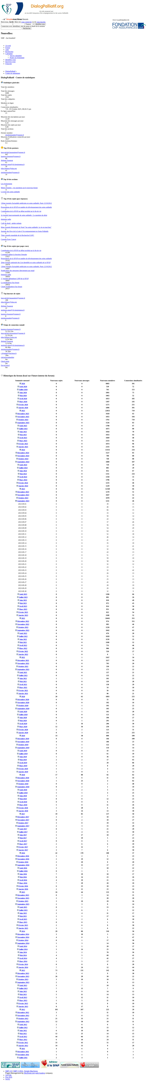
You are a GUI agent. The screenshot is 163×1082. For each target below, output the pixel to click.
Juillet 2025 (23, 429)
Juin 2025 (23, 432)
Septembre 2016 (23, 865)
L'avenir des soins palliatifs (10, 192)
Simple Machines (31, 1071)
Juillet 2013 (23, 988)
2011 (23, 1049)
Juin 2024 (23, 471)
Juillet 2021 (23, 675)
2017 (23, 814)
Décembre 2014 (23, 934)
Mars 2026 (23, 402)
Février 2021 (23, 690)
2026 (23, 384)
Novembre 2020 (23, 703)
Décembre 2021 (23, 660)
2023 (23, 489)
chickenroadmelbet (7, 357)
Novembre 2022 (23, 624)
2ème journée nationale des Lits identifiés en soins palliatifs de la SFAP (26, 262)
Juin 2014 (23, 952)
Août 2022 (23, 633)
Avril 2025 (23, 438)
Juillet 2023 (23, 597)
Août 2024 (23, 465)
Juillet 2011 (23, 1058)
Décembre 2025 (23, 414)
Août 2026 (23, 387)
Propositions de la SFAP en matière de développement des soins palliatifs (26, 207)
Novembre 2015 (23, 898)
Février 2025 (23, 444)
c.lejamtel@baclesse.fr (9, 353)
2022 (23, 618)
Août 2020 (23, 712)
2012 (23, 1009)
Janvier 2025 (23, 447)
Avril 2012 (23, 1037)
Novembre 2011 (23, 1055)
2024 (23, 450)
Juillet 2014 (23, 949)
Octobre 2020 (23, 706)
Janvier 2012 (23, 1046)
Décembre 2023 (23, 492)
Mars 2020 (23, 727)
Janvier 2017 (23, 850)
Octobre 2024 (23, 459)
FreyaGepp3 (5, 365)
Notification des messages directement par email (17, 271)
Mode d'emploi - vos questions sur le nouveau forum (19, 188)
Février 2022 (23, 651)
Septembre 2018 (23, 787)
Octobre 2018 (23, 784)
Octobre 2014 (23, 940)
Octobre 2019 (23, 745)
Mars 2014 (23, 961)
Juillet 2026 (23, 390)
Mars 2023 (23, 609)
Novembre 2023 (23, 495)
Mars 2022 (23, 648)
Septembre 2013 (23, 982)
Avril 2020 (23, 724)
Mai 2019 (23, 760)
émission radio (6, 219)
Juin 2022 (23, 639)
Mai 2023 (23, 603)
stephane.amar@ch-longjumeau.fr (13, 164)
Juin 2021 (23, 678)
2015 (23, 892)
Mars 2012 (23, 1040)
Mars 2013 (23, 1000)
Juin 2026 (23, 393)
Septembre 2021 (23, 669)
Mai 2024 (23, 474)
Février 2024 (23, 483)
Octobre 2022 (23, 627)
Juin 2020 (23, 718)
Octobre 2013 (23, 979)
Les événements (6, 184)
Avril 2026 (23, 399)
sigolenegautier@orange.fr (14, 135)
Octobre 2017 (23, 823)
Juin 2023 (23, 600)
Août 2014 (23, 946)
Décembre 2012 (23, 1012)
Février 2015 (23, 925)
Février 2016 (23, 886)
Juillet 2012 (23, 1028)
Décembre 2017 (23, 817)
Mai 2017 (23, 838)
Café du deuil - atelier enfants (11, 223)
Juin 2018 (23, 796)
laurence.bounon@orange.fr (11, 156)
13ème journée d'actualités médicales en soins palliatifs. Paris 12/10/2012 (26, 203)
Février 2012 (23, 1043)
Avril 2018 (23, 802)
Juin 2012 (23, 1031)
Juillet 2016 (23, 871)
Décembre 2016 (23, 856)
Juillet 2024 (23, 468)
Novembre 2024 (23, 456)
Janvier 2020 (23, 733)
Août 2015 (23, 907)
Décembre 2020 (23, 699)
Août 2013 (23, 985)
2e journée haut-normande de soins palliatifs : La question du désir (24, 215)
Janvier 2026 (23, 408)
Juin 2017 (23, 835)
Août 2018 (23, 790)
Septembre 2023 (23, 501)
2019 (23, 736)
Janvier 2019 (23, 772)
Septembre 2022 (23, 630)
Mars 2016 (23, 883)
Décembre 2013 (23, 973)
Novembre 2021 (23, 663)
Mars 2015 (23, 922)
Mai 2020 (23, 721)
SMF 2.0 (8, 1071)
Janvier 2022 (23, 654)
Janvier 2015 (23, 928)
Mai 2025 (23, 435)
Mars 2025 (23, 441)
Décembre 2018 (23, 778)
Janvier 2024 (23, 486)
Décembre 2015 (23, 895)
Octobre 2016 (23, 862)
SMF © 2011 (18, 1071)
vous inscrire (40, 22)
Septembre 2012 (23, 1021)
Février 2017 (23, 847)
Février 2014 (23, 964)
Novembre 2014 (23, 937)
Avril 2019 (23, 763)
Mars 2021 (23, 687)
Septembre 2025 (23, 423)
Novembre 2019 (23, 742)
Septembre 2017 (23, 826)
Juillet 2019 (23, 754)
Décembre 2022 (23, 621)
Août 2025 (23, 426)
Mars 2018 (23, 805)
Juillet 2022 (23, 636)
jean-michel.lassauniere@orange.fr (13, 152)
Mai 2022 (23, 642)
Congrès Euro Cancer (8, 239)
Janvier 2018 (23, 811)
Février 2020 (23, 730)
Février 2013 (23, 1003)
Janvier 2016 (23, 889)
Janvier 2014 (23, 967)
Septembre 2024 (23, 462)
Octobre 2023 (23, 498)
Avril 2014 (23, 958)
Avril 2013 (23, 997)
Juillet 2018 (23, 793)
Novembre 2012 (23, 1015)
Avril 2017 (23, 841)
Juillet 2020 (23, 715)
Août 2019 (23, 751)
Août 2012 (23, 1024)
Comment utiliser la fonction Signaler (14, 254)
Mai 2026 (23, 396)
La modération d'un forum (10, 283)
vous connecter (26, 22)
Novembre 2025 (23, 417)
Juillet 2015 (23, 910)
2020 (23, 696)
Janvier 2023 (23, 615)
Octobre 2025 (23, 420)
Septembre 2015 (23, 904)
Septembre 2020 (23, 709)
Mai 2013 (23, 994)
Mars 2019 (23, 766)
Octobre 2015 (23, 901)
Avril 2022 (23, 645)
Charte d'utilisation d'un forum (11, 287)
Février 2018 (23, 808)
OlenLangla (5, 361)
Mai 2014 (23, 955)
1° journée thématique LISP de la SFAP (15, 279)
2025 (23, 411)
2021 (23, 657)
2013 (23, 970)
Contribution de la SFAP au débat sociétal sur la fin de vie (21, 211)
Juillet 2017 (23, 832)
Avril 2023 (23, 606)
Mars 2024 (23, 480)
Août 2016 (23, 868)
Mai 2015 (23, 916)
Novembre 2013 (23, 976)
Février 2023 (23, 612)
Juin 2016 (23, 874)
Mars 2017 (23, 844)
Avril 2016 (23, 880)
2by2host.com (29, 1073)
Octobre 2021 (23, 666)
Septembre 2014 (23, 943)
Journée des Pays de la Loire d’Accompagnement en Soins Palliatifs (24, 231)
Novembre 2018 (23, 781)
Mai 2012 (23, 1034)
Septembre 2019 (23, 748)
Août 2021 (23, 672)
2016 (23, 853)
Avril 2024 (23, 477)
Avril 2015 (23, 919)
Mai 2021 (23, 681)
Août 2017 (23, 829)
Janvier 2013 (23, 1006)
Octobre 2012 (23, 1018)
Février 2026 (23, 405)
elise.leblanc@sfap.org (9, 168)
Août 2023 (23, 594)
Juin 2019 (23, 757)
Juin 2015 (23, 913)
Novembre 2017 (23, 820)
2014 (23, 931)
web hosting (40, 1073)
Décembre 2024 (23, 453)
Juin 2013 (23, 991)
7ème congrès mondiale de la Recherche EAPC (17, 235)
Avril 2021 (23, 684)
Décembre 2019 (23, 739)
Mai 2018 (23, 799)
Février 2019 (23, 769)
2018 (23, 775)
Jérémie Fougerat (7, 160)
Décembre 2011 (23, 1052)
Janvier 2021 (23, 693)
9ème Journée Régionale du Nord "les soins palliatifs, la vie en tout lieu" (26, 227)
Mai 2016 (23, 877)
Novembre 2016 (23, 859)
